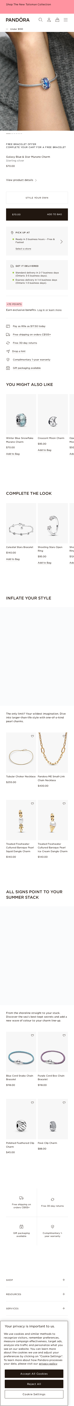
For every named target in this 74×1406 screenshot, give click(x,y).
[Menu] (65, 20)
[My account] (49, 20)
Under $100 (16, 29)
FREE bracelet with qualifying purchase (31, 4)
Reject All (34, 1383)
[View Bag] (57, 20)
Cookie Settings (34, 1394)
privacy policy (48, 1363)
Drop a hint (18, 351)
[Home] (18, 20)
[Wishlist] (32, 736)
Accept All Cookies (34, 1373)
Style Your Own (37, 197)
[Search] (40, 20)
